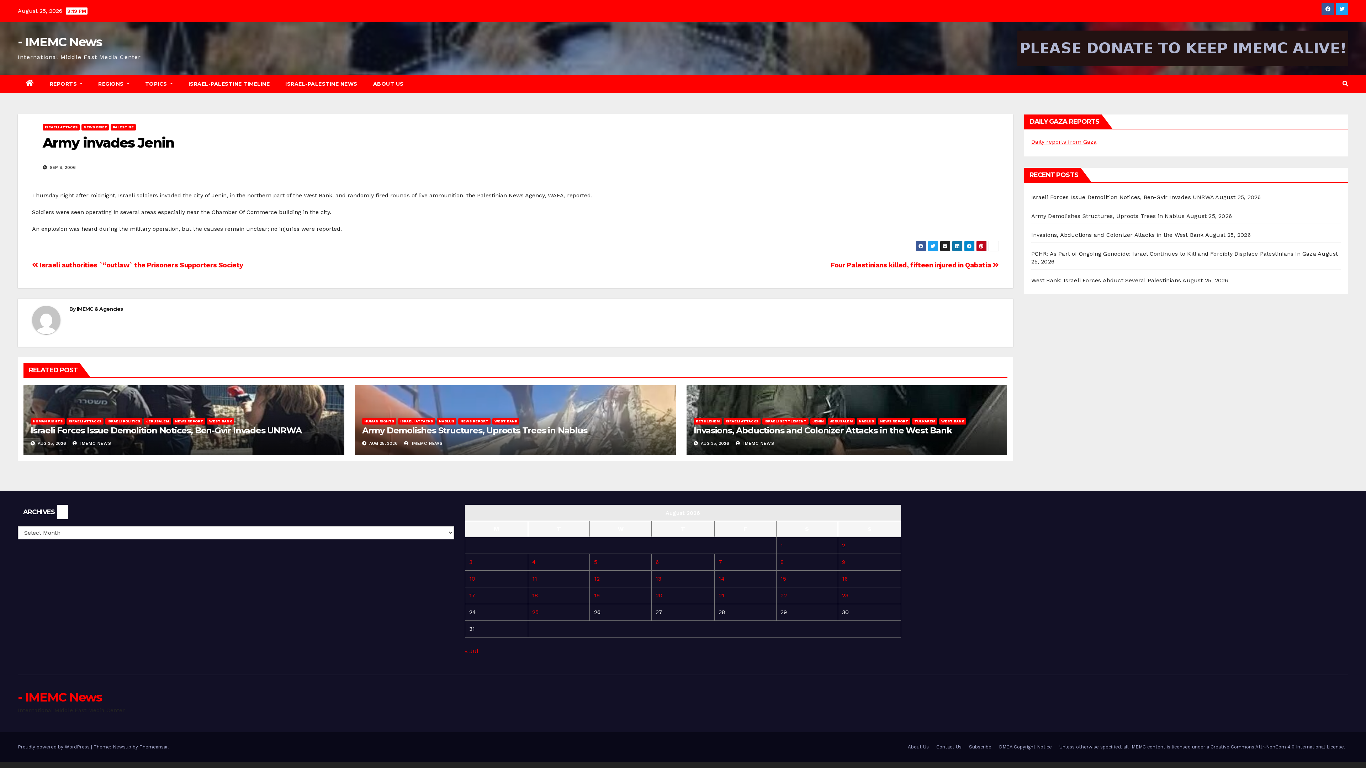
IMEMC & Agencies (100, 309)
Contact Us (949, 747)
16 (845, 578)
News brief (95, 127)
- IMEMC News (60, 41)
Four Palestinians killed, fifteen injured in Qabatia (912, 265)
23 (845, 595)
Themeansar (153, 747)
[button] (1345, 83)
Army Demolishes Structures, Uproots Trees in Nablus (474, 430)
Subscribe (980, 747)
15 (783, 578)
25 (535, 612)
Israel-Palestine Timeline (229, 84)
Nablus (446, 421)
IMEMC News (95, 443)
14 (722, 578)
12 (597, 578)
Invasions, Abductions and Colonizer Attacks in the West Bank (823, 430)
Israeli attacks (61, 127)
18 (535, 595)
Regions (111, 84)
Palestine (123, 127)
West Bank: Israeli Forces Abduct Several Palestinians (1106, 280)
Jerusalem (157, 421)
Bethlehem (708, 421)
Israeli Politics (123, 421)
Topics (157, 84)
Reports (64, 84)
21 (721, 595)
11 (534, 578)
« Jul (471, 651)
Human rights (48, 421)
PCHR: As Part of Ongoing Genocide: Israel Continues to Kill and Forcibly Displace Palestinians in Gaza (1173, 253)
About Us (388, 84)
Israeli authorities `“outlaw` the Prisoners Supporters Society (140, 265)
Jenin (818, 421)
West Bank (220, 421)
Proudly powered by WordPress (54, 747)
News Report (189, 421)
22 (783, 595)
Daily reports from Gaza (1064, 141)
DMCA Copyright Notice (1025, 747)
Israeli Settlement (785, 421)
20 (659, 595)
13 (658, 578)
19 (597, 595)
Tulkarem (924, 421)
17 (472, 595)
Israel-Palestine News (321, 84)
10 (472, 578)
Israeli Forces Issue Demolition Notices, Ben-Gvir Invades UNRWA (166, 430)
